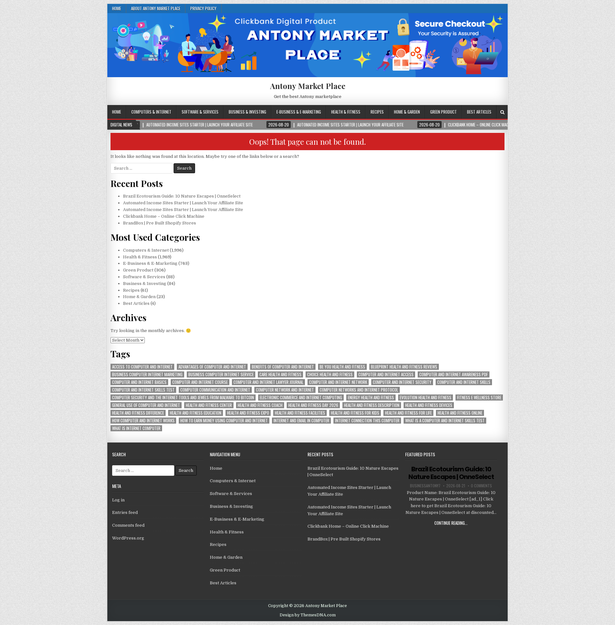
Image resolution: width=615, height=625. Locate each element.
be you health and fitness (342, 367)
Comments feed (128, 525)
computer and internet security (402, 382)
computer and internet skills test (143, 390)
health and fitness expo (248, 413)
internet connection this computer (367, 421)
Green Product (443, 112)
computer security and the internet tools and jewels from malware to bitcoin (183, 397)
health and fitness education (195, 413)
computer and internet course (200, 382)
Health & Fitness (345, 112)
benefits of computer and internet (283, 367)
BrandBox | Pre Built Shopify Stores (159, 223)
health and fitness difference (138, 413)
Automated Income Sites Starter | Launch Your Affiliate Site (183, 202)
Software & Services (200, 112)
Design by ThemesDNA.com (308, 615)
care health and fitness (280, 374)
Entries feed (125, 512)
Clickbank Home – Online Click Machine (163, 216)
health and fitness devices (428, 405)
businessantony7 (425, 486)
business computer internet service (221, 374)
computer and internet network (338, 382)
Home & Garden (407, 112)
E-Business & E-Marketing (298, 112)
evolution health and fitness (425, 397)
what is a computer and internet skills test (445, 421)
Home (116, 8)
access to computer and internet (142, 367)
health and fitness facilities (300, 413)
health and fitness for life (408, 413)
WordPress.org (128, 538)
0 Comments (481, 486)
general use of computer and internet (146, 405)
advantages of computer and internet (212, 367)
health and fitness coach (260, 405)
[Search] (502, 112)
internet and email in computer (301, 421)
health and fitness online (460, 413)
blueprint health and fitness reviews (404, 367)
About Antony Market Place (155, 8)
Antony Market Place (307, 86)
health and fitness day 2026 (313, 405)
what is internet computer (136, 428)
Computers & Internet (151, 112)
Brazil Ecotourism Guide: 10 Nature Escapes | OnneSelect (182, 196)
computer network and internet (285, 390)
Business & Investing (247, 112)
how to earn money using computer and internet (224, 421)
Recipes (377, 112)
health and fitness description (371, 405)
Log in (118, 500)
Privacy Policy (203, 8)
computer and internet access (386, 374)
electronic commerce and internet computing (301, 397)
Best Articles (479, 112)
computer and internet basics (139, 382)
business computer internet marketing (147, 374)
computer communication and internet (215, 390)
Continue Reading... (451, 523)
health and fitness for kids (355, 413)
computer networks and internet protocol (359, 390)
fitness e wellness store (479, 397)
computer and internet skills (463, 382)
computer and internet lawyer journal (268, 382)
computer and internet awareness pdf (453, 374)
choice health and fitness (330, 374)
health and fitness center (209, 405)
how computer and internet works (143, 421)
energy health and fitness (371, 397)
